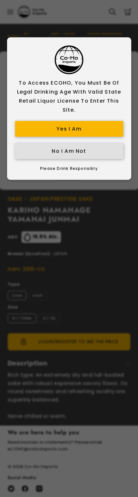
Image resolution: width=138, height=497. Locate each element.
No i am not (69, 151)
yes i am (69, 129)
